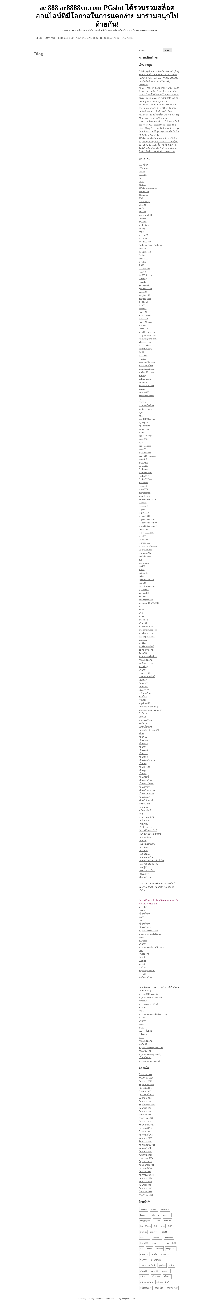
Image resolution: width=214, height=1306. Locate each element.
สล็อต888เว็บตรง (147, 760)
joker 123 (143, 907)
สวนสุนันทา (144, 803)
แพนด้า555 (144, 874)
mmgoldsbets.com (147, 369)
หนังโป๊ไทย (144, 954)
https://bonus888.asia (148, 930)
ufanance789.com (147, 626)
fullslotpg (143, 278)
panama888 (144, 392)
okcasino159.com (146, 385)
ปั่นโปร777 (144, 690)
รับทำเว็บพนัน (145, 727)
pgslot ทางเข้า (145, 436)
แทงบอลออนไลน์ (147, 870)
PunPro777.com (146, 479)
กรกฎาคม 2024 (146, 1158)
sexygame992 (145, 553)
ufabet (141, 616)
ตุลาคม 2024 (145, 1148)
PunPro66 (143, 469)
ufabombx (143, 619)
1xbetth (142, 957)
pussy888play (145, 492)
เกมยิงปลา (144, 820)
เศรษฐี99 (143, 867)
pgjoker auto (144, 425)
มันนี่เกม (143, 713)
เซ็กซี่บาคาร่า (145, 827)
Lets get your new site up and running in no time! (88, 38)
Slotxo (142, 569)
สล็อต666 (143, 750)
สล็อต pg (143, 737)
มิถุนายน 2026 (145, 1081)
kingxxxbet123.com (148, 335)
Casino (142, 255)
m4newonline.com (147, 362)
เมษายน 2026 (145, 1088)
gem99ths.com (145, 288)
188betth (143, 175)
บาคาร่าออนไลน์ (147, 676)
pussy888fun (144, 489)
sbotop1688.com (146, 533)
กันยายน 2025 (145, 1111)
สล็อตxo (143, 773)
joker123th (143, 318)
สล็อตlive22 (144, 767)
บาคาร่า (143, 670)
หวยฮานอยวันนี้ (146, 817)
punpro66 (143, 1000)
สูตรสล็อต (143, 807)
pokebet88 (143, 466)
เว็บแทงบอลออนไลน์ (148, 864)
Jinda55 (157, 1221)
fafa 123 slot (144, 268)
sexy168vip (144, 539)
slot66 (141, 920)
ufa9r (141, 613)
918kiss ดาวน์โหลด (148, 188)
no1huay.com (145, 379)
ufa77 (141, 606)
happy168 (143, 292)
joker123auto (144, 315)
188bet (142, 171)
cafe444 (142, 248)
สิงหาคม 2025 (145, 1114)
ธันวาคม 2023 (145, 1181)
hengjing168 (144, 295)
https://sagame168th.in (149, 1004)
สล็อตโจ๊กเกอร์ (146, 800)
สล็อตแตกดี (144, 797)
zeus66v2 (143, 640)
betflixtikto (144, 225)
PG (140, 399)
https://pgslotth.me (147, 970)
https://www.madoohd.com (151, 997)
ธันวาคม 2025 (145, 1101)
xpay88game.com (147, 636)
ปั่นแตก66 (143, 683)
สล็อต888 (143, 757)
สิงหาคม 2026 (145, 1074)
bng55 (141, 231)
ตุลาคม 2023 (145, 1185)
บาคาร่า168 (144, 673)
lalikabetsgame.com (148, 338)
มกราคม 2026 (145, 1098)
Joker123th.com (146, 322)
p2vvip (142, 389)
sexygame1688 (145, 549)
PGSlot (142, 432)
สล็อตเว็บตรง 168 (147, 790)
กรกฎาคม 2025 (146, 1118)
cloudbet (142, 262)
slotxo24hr (143, 573)
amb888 (142, 211)
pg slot (142, 964)
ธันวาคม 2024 (145, 1141)
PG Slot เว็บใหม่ (146, 405)
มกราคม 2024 (145, 1178)
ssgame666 (144, 589)
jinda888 (143, 308)
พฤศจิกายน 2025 (147, 1104)
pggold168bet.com (147, 419)
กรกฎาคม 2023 (146, 1195)
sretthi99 (143, 583)
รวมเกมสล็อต (145, 720)
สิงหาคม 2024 (145, 1155)
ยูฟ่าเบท (143, 717)
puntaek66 (157, 1237)
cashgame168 (145, 252)
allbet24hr (143, 205)
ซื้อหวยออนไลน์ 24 (148, 656)
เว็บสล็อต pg (144, 854)
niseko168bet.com (147, 372)
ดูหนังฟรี (143, 1044)
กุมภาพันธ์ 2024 (146, 1175)
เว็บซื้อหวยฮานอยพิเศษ (150, 834)
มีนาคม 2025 (145, 1131)
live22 (141, 352)
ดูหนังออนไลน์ (145, 660)
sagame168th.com (147, 519)
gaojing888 (144, 285)
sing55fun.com (145, 556)
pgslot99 (142, 449)
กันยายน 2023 (145, 1188)
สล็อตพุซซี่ (144, 777)
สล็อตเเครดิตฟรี (146, 793)
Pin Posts (127, 38)
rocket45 (143, 502)
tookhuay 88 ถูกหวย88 (149, 603)
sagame (142, 509)
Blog (39, 38)
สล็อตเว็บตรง (145, 787)
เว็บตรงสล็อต (145, 837)
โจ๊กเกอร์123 (145, 877)
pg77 (141, 412)
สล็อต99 (143, 763)
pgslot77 (142, 442)
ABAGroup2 (144, 201)
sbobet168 (143, 529)
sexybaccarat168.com (148, 546)
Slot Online (144, 563)
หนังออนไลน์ (145, 810)
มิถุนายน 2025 (145, 1121)
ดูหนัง (141, 1011)
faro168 (142, 272)
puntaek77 (143, 482)
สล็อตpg (143, 770)
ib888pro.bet (144, 302)
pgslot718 (143, 439)
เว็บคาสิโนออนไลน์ (148, 830)
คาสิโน (142, 643)
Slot (140, 559)
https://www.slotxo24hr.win (151, 947)
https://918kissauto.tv (148, 994)
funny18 (142, 282)
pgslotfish (143, 459)
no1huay (142, 375)
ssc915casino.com (147, 586)
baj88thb (143, 221)
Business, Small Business (150, 245)
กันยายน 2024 (145, 1151)
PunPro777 (144, 476)
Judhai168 (143, 328)
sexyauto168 (144, 543)
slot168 (142, 566)
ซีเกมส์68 (143, 653)
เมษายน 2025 (145, 1128)
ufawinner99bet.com (148, 630)
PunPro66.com (145, 472)
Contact (50, 38)
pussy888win (144, 496)
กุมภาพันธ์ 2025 (146, 1135)
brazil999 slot (145, 241)
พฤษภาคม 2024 (146, 1165)
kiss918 (142, 967)
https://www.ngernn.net (149, 1061)
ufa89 (141, 609)
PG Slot (142, 402)
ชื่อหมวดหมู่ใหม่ (146, 650)
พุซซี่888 (143, 700)
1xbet (141, 178)
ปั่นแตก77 (143, 686)
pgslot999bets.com (147, 456)
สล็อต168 (143, 740)
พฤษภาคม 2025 (146, 1124)
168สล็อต (143, 168)
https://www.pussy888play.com (153, 1014)
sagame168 (144, 512)
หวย (141, 814)
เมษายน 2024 (145, 1168)
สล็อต (141, 733)
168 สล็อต (143, 165)
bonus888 (143, 238)
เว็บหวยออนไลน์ (146, 857)
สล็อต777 (143, 753)
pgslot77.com (145, 446)
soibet (141, 576)
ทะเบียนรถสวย (146, 663)
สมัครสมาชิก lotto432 (149, 730)
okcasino (143, 382)
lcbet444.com (145, 342)
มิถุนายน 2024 (145, 1161)
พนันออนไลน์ (145, 693)
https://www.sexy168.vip (150, 1054)
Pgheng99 (143, 422)
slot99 (141, 917)
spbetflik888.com (146, 579)
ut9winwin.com (146, 633)
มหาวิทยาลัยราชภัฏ (148, 706)
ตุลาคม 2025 (145, 1108)
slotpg (141, 950)
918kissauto (144, 191)
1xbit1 (141, 181)
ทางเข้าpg (143, 666)
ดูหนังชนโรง (145, 1051)
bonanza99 (143, 235)
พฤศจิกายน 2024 (147, 1145)
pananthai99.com (146, 395)
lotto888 (142, 359)
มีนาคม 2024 (145, 1171)
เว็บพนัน (143, 840)
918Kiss (142, 185)
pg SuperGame (145, 409)
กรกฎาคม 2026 (146, 1078)
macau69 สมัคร (146, 365)
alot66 (141, 208)
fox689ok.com (145, 275)
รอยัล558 (143, 723)
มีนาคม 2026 (145, 1091)
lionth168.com (145, 349)
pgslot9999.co (145, 452)
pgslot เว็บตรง (145, 1031)
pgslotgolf (143, 462)
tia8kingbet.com (146, 599)
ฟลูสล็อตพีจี (144, 703)
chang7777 (143, 258)
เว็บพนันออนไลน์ (147, 844)
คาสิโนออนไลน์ (146, 646)
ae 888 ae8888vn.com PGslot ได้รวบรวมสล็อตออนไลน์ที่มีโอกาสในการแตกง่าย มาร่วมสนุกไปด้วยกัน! (107, 16)
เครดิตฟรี (143, 824)
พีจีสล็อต (143, 696)
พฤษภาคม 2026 (146, 1084)
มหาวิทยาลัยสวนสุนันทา (150, 710)
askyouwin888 (145, 215)
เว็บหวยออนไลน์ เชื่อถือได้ (151, 860)
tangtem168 (144, 593)
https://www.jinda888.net (150, 934)
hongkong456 (145, 298)
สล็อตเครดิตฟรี (146, 783)
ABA (141, 198)
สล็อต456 (143, 743)
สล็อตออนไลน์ (145, 780)
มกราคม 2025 (145, 1138)
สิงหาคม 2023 (145, 1191)
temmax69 (143, 596)
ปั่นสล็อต (143, 680)
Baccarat (143, 218)
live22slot (143, 355)
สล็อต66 (143, 747)
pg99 (141, 415)
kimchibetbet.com (147, 332)
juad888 (142, 325)
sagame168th (144, 516)
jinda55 (142, 305)
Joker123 (143, 312)
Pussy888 (143, 486)
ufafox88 (143, 623)
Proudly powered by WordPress (91, 1298)
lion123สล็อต (145, 345)
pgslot (141, 937)
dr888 (141, 265)
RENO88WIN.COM (148, 499)
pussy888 (143, 940)
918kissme (143, 195)
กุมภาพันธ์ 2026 (146, 1094)
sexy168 (142, 536)
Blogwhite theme (128, 1298)
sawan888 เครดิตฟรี (148, 522)
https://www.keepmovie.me (151, 1047)
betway (142, 228)
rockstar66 (143, 506)
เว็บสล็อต (143, 847)
